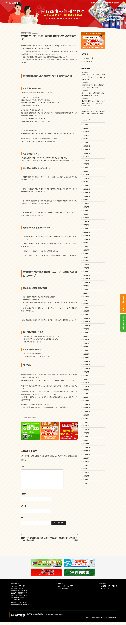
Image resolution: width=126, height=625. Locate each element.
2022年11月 (86, 279)
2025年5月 (86, 171)
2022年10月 (86, 282)
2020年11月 (86, 365)
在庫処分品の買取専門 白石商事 (12, 2)
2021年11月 (86, 322)
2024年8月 (86, 203)
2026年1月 (86, 142)
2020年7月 (86, 379)
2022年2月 (86, 311)
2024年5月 (86, 214)
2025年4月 (86, 175)
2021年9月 (86, 329)
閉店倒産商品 (49, 407)
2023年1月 (86, 271)
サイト (23, 517)
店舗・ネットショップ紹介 (65, 586)
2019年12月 (86, 404)
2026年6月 (86, 128)
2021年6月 (86, 340)
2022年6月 (86, 297)
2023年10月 (86, 239)
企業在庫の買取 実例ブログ (19, 593)
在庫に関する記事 (30, 417)
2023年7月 (86, 250)
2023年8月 (86, 246)
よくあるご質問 (15, 600)
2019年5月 (86, 429)
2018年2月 (86, 483)
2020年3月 (86, 393)
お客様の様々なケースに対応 (19, 597)
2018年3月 (86, 479)
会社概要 (117, 3)
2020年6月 (86, 383)
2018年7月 (86, 465)
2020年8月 (86, 375)
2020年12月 (86, 361)
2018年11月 (86, 451)
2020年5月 (86, 386)
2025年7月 (86, 164)
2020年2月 (86, 397)
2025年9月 (86, 157)
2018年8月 (86, 461)
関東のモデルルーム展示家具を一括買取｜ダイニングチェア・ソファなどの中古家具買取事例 (93, 77)
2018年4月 (86, 476)
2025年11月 (86, 149)
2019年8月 (86, 418)
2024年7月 (86, 207)
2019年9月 (86, 415)
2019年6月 (86, 426)
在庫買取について (97, 3)
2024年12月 (86, 189)
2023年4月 (86, 261)
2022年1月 (86, 314)
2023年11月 (86, 236)
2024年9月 (86, 200)
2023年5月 (86, 257)
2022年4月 (86, 304)
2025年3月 (86, 178)
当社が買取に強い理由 (17, 588)
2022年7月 (86, 293)
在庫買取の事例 (87, 62)
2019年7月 (86, 422)
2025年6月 (86, 167)
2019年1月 (86, 444)
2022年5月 (86, 300)
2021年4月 (86, 347)
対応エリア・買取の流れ (18, 586)
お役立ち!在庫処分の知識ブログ (20, 604)
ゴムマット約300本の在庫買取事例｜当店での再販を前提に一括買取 (92, 94)
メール (24, 506)
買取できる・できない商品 (19, 595)
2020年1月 (86, 401)
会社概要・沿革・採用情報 (109, 586)
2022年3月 (86, 307)
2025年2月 (86, 182)
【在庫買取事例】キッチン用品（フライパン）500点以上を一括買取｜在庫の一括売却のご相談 (93, 103)
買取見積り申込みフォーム (19, 602)
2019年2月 (86, 440)
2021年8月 (86, 332)
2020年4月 (86, 390)
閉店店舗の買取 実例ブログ (19, 590)
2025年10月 (86, 153)
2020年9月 (86, 372)
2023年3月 (86, 264)
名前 (23, 494)
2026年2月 (86, 139)
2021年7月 (86, 336)
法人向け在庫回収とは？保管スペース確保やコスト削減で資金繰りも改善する (93, 112)
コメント (24, 466)
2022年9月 (86, 286)
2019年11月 (86, 408)
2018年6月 (86, 469)
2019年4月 (86, 433)
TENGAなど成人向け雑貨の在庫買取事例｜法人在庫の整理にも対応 (92, 86)
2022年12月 (86, 275)
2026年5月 (86, 132)
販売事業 (108, 3)
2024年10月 (86, 196)
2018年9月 (86, 458)
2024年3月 (86, 221)
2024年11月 (86, 192)
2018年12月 (86, 447)
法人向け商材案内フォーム (65, 588)
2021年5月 (86, 343)
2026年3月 (86, 135)
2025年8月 (86, 160)
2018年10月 (86, 454)
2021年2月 (86, 354)
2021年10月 (86, 325)
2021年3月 (86, 350)
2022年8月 (86, 289)
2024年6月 (86, 210)
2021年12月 (86, 318)
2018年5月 (86, 472)
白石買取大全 (105, 588)
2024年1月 (86, 228)
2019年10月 (86, 411)
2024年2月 (86, 225)
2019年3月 (86, 436)
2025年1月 (86, 185)
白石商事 (37, 33)
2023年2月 (86, 268)
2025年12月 (86, 146)
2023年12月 (86, 232)
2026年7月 (86, 124)
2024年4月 (86, 218)
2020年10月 (86, 368)
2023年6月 (86, 253)
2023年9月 (86, 243)
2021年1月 (86, 357)
